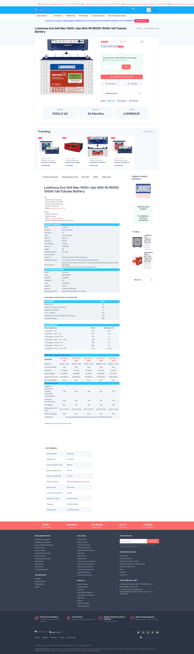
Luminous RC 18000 (56, 218)
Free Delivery (117, 4)
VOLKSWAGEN (39, 584)
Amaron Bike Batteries (84, 575)
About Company (82, 584)
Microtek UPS (81, 556)
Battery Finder (82, 539)
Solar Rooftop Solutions (43, 559)
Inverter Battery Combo (151, 28)
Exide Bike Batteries (83, 572)
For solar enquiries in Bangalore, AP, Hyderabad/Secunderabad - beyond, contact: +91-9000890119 (136, 592)
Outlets (37, 637)
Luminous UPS (82, 559)
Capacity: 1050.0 (72, 159)
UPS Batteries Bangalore (43, 542)
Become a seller (82, 587)
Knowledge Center (126, 558)
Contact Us (123, 575)
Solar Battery (39, 561)
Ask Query (112, 84)
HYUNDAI (38, 579)
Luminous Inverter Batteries (86, 561)
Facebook (134, 101)
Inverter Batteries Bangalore (44, 545)
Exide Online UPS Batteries (86, 550)
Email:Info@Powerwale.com (129, 587)
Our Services (124, 556)
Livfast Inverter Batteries (85, 569)
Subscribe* (153, 541)
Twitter (112, 101)
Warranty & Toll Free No (127, 567)
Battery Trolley (40, 550)
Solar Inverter (39, 564)
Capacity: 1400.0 (48, 159)
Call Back (134, 84)
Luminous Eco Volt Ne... (98, 162)
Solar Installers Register (85, 592)
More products (148, 131)
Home (140, 28)
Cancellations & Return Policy (129, 561)
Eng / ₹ (58, 632)
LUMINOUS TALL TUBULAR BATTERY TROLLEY (147, 239)
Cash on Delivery (75, 4)
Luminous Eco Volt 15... (49, 162)
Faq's (121, 569)
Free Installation (162, 4)
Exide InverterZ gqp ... (73, 162)
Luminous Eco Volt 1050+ (58, 208)
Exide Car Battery (83, 542)
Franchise (80, 590)
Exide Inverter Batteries (85, 567)
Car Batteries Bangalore (43, 539)
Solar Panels (39, 567)
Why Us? (155, 10)
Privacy (62, 637)
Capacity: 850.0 (96, 159)
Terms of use (71, 637)
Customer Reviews (83, 606)
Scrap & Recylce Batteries (86, 595)
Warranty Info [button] (111, 93)
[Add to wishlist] (142, 41)
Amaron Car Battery (84, 545)
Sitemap (122, 572)
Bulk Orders (81, 598)
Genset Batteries (40, 556)
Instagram (123, 101)
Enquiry (79, 600)
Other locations (141, 21)
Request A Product (83, 603)
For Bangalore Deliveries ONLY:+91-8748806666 (135, 584)
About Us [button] (137, 280)
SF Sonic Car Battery (84, 548)
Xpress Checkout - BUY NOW (123, 77)
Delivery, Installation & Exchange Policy (132, 564)
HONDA (37, 587)
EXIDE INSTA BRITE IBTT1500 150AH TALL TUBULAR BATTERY (148, 257)
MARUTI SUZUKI (40, 581)
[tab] (50, 178)
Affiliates (45, 637)
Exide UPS (80, 553)
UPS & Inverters (40, 548)
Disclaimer (53, 637)
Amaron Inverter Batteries (86, 564)
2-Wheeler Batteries (41, 569)
